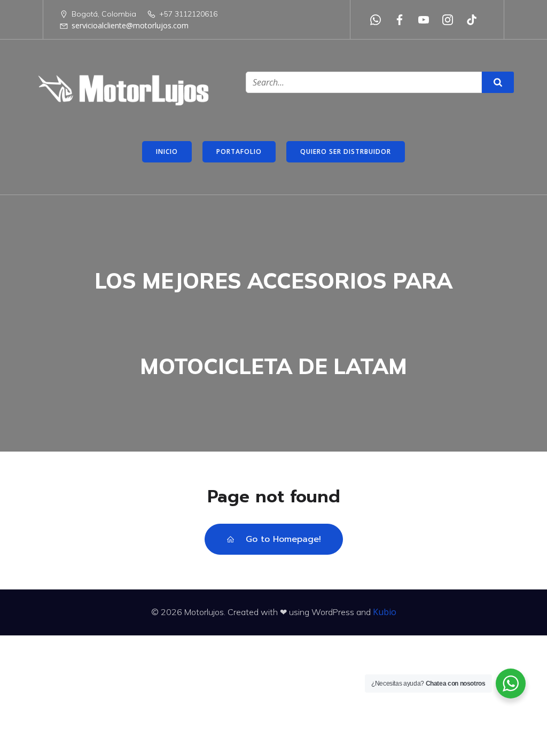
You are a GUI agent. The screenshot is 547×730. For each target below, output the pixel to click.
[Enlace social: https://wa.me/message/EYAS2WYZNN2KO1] (380, 20)
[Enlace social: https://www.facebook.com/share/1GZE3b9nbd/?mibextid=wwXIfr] (404, 20)
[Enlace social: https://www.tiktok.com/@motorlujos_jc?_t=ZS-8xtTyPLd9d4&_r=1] (476, 20)
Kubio (384, 612)
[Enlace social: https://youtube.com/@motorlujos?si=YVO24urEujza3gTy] (428, 20)
